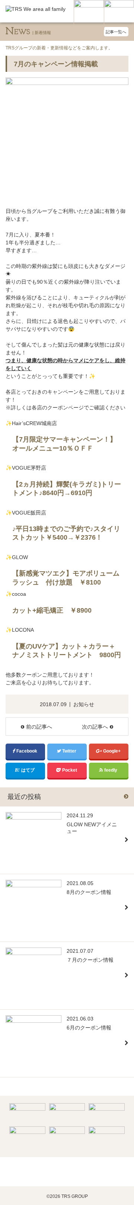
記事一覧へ (116, 32)
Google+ (112, 751)
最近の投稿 (24, 796)
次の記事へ (95, 727)
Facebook (27, 751)
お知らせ (83, 704)
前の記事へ (39, 727)
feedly (111, 770)
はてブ (28, 770)
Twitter (69, 751)
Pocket (70, 770)
